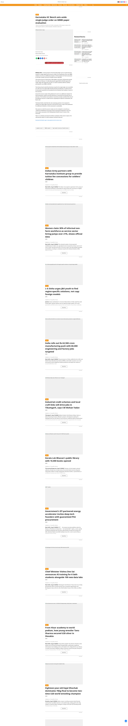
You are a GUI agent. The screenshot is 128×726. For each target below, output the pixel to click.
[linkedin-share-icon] (42, 58)
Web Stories (54, 5)
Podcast (60, 5)
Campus (40, 5)
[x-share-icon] (38, 58)
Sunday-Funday (47, 5)
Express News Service (40, 53)
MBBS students (48, 128)
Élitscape (65, 5)
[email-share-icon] (44, 58)
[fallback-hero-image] (77, 41)
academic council (39, 128)
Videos (85, 5)
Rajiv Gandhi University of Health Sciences (61, 128)
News (35, 5)
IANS (46, 181)
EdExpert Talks (79, 5)
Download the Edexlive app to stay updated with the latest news (49, 120)
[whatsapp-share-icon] (36, 58)
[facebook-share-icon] (40, 58)
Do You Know (71, 5)
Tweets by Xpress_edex (83, 83)
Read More (64, 192)
